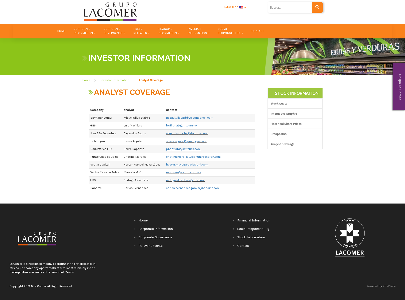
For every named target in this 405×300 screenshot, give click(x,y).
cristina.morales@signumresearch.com (193, 157)
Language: (231, 7)
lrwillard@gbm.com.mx (181, 125)
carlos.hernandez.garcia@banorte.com (193, 188)
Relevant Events (151, 246)
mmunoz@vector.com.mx (183, 172)
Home (61, 31)
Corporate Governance (155, 237)
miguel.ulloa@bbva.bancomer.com (189, 117)
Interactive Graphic (283, 113)
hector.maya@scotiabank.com (187, 164)
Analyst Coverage (282, 144)
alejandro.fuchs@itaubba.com (187, 133)
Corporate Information (156, 229)
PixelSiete (389, 286)
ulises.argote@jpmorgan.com (186, 141)
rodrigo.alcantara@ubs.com (185, 180)
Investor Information (114, 80)
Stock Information (251, 237)
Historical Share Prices (286, 124)
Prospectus (278, 134)
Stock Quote (278, 103)
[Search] (317, 7)
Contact (257, 31)
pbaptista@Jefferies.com (183, 149)
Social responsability (253, 229)
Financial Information (253, 220)
